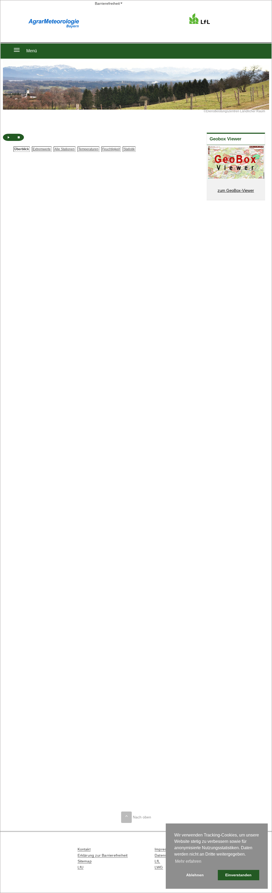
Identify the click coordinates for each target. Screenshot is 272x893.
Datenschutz (165, 855)
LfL (157, 861)
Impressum (164, 849)
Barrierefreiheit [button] (107, 3)
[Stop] (18, 137)
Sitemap (85, 861)
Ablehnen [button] (195, 875)
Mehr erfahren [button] (188, 861)
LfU (81, 867)
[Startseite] (215, 18)
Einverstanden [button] (238, 875)
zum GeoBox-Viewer (236, 190)
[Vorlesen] (8, 137)
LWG (159, 867)
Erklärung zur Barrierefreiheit (103, 855)
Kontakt (84, 849)
